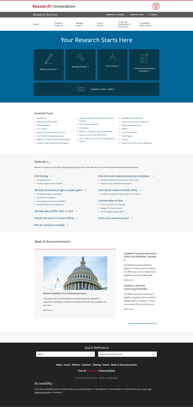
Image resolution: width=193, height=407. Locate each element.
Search (154, 15)
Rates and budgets (43, 125)
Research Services (45, 14)
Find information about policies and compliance (124, 176)
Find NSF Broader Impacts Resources (50, 204)
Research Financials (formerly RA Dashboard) (95, 131)
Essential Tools (137, 15)
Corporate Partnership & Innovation (124, 24)
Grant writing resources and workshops (51, 201)
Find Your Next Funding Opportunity (50, 136)
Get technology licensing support (112, 211)
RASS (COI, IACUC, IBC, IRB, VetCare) (93, 135)
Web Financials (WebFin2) (89, 124)
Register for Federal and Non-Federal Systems (53, 139)
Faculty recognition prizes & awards (50, 183)
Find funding (41, 176)
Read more (48, 309)
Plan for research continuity (50, 225)
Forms (67, 364)
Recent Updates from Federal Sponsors (64, 293)
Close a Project (100, 24)
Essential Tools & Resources (111, 354)
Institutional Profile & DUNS (47, 121)
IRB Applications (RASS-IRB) (132, 118)
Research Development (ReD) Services (51, 132)
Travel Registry (127, 136)
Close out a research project (113, 218)
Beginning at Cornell (115, 15)
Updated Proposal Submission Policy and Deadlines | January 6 (140, 256)
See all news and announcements (142, 323)
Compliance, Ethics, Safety (145, 24)
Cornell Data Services (129, 132)
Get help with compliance (46, 197)
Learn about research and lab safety (117, 190)
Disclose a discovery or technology (113, 204)
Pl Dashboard (84, 128)
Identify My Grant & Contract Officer (54, 218)
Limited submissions (44, 180)
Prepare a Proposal (59, 24)
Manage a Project (80, 24)
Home (36, 24)
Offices (40, 354)
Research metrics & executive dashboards (137, 143)
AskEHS (124, 128)
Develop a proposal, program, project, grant (58, 190)
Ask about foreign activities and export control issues (119, 180)
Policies (76, 364)
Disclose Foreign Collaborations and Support (53, 143)
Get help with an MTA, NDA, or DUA (54, 211)
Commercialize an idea (110, 200)
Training (125, 139)
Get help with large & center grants (49, 194)
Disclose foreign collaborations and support (116, 183)
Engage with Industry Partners (111, 208)
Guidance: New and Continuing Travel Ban (135, 287)
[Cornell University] (156, 6)
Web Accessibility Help (108, 377)
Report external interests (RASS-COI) (135, 121)
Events (106, 364)
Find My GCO (42, 118)
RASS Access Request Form (131, 125)
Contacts (86, 364)
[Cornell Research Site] (54, 6)
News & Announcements (124, 364)
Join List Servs (42, 128)
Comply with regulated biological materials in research (120, 194)
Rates (59, 364)
